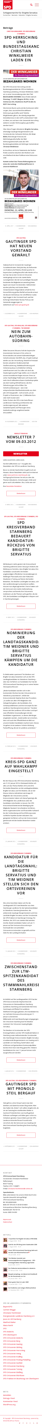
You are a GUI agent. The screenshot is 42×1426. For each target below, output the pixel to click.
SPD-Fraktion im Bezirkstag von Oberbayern (21, 1378)
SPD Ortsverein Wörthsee (13, 1375)
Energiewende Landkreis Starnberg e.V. (19, 1316)
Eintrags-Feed (9, 1398)
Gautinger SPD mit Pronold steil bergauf (21, 1088)
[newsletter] (21, 453)
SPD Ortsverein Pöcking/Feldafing (16, 1360)
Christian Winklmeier (14, 31)
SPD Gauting (21, 238)
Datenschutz (7, 1222)
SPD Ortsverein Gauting (12, 1344)
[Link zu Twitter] (19, 1423)
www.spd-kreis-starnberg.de (17, 475)
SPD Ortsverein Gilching (12, 1347)
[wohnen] (21, 76)
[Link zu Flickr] (30, 1423)
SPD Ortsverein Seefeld (12, 1363)
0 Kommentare (20, 226)
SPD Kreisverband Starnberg (24, 516)
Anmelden (7, 1395)
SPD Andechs (8, 1331)
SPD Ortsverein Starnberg (13, 1366)
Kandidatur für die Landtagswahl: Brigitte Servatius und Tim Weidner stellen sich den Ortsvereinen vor (21, 875)
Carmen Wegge (9, 1310)
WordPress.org (9, 1404)
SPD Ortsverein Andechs (13, 1338)
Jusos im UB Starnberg (12, 1319)
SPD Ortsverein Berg (11, 1341)
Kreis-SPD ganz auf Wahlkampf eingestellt (21, 766)
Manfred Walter (9, 1322)
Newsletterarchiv (21, 433)
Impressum (7, 1219)
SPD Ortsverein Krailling (12, 1356)
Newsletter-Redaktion (14, 486)
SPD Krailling (19, 325)
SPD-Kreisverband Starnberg (21, 1418)
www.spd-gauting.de (22, 305)
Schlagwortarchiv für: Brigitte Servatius (20, 12)
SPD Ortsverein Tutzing (12, 1369)
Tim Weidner (25, 328)
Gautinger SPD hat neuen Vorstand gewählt (21, 248)
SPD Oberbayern (10, 1335)
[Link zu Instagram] (26, 1423)
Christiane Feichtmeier (12, 1313)
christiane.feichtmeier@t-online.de (20, 1189)
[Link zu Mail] (37, 1423)
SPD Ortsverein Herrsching (14, 1350)
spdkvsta (34, 1071)
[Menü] (35, 4)
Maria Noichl (8, 1325)
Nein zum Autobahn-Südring (21, 336)
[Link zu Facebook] (23, 1423)
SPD (5, 1328)
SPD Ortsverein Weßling (13, 1372)
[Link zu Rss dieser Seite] (33, 1423)
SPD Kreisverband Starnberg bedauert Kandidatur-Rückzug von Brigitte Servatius (21, 538)
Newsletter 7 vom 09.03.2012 (21, 439)
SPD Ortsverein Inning (12, 1353)
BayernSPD (7, 1306)
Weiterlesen (21, 493)
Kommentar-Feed (10, 1401)
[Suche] (30, 4)
